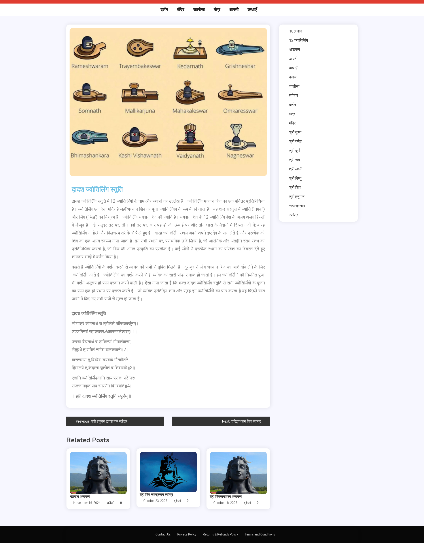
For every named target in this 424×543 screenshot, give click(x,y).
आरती (234, 9)
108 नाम (295, 31)
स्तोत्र (293, 215)
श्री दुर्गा (294, 150)
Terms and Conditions (260, 534)
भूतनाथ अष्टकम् (80, 496)
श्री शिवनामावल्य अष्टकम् (226, 496)
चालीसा (199, 9)
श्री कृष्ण (295, 132)
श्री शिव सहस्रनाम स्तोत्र (156, 494)
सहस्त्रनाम (297, 205)
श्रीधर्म (110, 503)
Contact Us (163, 534)
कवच (292, 77)
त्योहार (293, 95)
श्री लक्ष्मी (295, 169)
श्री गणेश (295, 141)
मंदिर (180, 9)
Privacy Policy (186, 534)
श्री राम (294, 159)
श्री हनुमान (297, 196)
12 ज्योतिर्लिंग (298, 40)
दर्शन (164, 9)
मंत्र (217, 9)
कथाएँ (252, 9)
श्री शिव (295, 187)
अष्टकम (294, 49)
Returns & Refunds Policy (220, 534)
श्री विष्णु (295, 178)
